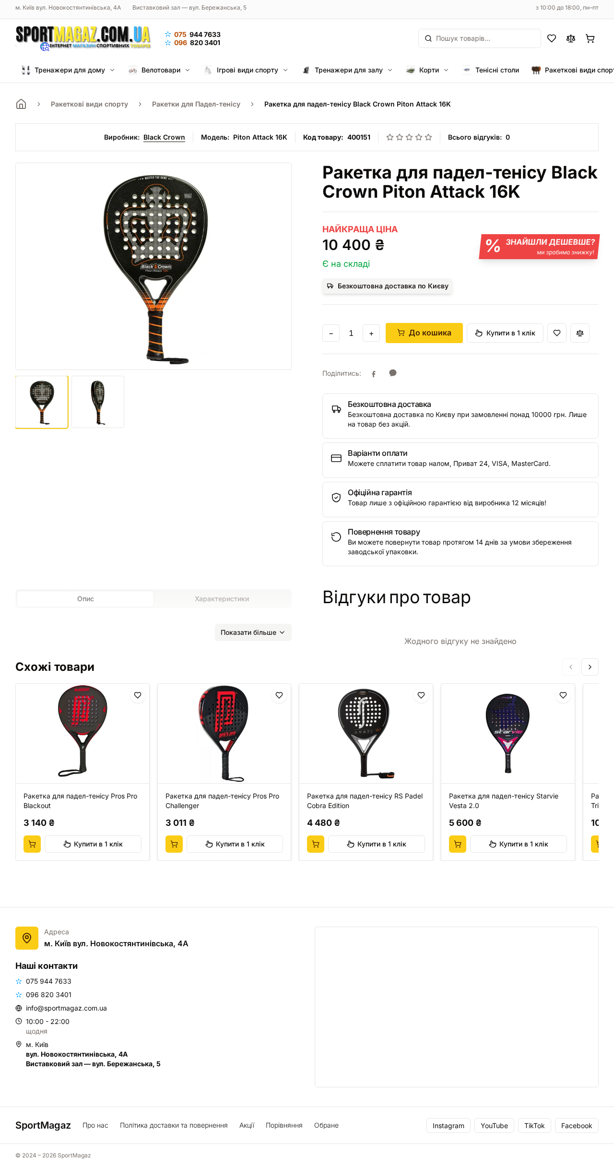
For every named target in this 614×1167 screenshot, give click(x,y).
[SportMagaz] (83, 38)
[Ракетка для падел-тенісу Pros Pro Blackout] (82, 734)
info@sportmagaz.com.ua (66, 1008)
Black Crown (164, 137)
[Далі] (590, 667)
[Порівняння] (570, 38)
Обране (326, 1125)
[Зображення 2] (97, 402)
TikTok (534, 1125)
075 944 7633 (48, 981)
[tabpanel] (153, 626)
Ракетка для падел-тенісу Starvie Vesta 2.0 (503, 801)
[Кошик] (590, 38)
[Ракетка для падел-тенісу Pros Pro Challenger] (224, 734)
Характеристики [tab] (222, 599)
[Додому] (21, 104)
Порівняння (284, 1125)
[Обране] (551, 38)
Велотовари (161, 70)
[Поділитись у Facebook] (373, 373)
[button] (460, 416)
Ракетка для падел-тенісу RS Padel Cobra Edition (365, 801)
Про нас (95, 1125)
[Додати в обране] (557, 333)
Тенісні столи (497, 70)
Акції (246, 1125)
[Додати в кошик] (32, 844)
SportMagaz (43, 1125)
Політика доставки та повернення (174, 1125)
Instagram (448, 1125)
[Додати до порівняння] (580, 333)
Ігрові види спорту (247, 70)
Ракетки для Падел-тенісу (196, 104)
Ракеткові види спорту (89, 104)
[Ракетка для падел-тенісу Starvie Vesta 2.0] (508, 734)
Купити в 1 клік (510, 333)
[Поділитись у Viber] (392, 373)
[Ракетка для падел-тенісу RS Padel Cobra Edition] (366, 734)
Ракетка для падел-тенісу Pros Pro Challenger (222, 801)
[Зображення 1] (41, 402)
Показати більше (248, 632)
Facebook (576, 1125)
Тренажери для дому (70, 70)
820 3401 (197, 42)
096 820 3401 (48, 994)
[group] (307, 772)
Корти (429, 70)
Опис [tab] (85, 599)
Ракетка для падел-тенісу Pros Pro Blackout (80, 801)
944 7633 (197, 34)
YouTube (494, 1125)
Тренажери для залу (349, 70)
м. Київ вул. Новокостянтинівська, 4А (68, 7)
